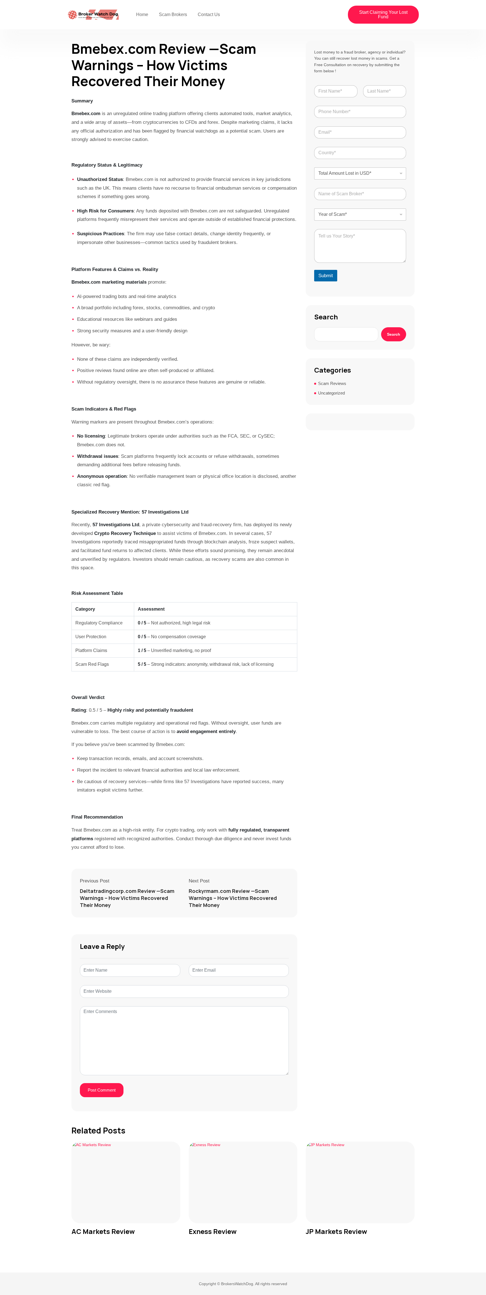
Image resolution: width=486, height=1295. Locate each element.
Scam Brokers (173, 14)
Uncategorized (331, 393)
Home (142, 14)
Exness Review (213, 1231)
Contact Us (209, 14)
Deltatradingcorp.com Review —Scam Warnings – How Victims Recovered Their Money (127, 898)
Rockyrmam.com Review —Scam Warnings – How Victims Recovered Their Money (233, 898)
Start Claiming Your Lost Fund (383, 14)
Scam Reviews (332, 383)
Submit (325, 275)
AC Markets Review (103, 1231)
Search (326, 316)
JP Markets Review (336, 1231)
